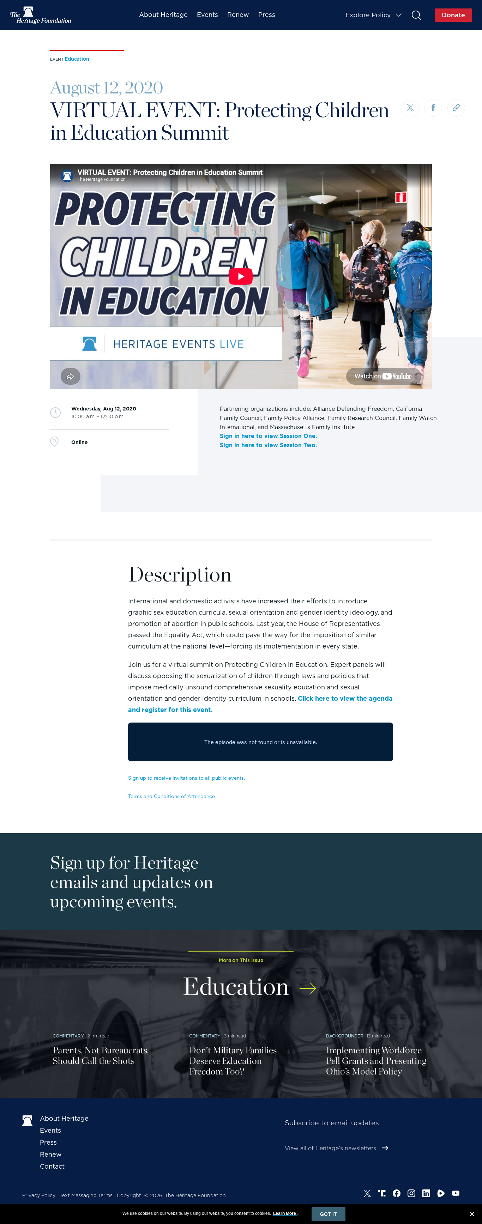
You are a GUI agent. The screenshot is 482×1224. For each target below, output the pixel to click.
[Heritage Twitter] (367, 1194)
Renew (238, 14)
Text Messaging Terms (86, 1195)
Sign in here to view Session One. (268, 436)
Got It (328, 1214)
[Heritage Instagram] (411, 1194)
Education (77, 59)
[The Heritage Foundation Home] (41, 15)
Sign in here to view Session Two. (268, 445)
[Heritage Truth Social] (382, 1194)
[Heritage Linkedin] (426, 1194)
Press (266, 14)
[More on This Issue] (308, 984)
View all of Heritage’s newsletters (330, 1148)
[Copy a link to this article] (456, 108)
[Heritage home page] (27, 1120)
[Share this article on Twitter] (410, 108)
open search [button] (416, 15)
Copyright (129, 1195)
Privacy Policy (38, 1195)
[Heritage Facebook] (396, 1194)
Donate (453, 15)
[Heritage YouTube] (456, 1194)
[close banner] (472, 1215)
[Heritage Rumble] (441, 1194)
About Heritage (163, 14)
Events (207, 14)
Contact (52, 1166)
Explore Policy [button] (368, 15)
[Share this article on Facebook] (433, 108)
